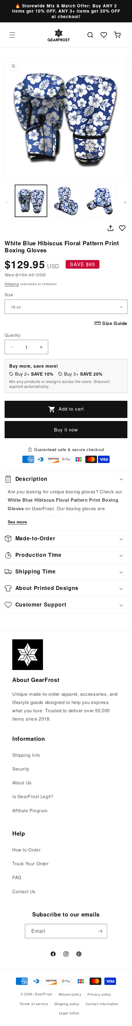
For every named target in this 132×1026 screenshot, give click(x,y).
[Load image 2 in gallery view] (66, 201)
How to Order (26, 850)
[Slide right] (125, 202)
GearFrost (43, 993)
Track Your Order (30, 863)
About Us (22, 782)
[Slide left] (7, 202)
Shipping (12, 284)
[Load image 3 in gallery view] (101, 201)
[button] (12, 35)
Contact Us (24, 891)
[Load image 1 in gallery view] (31, 201)
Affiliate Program (30, 810)
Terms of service (34, 1003)
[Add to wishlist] (122, 228)
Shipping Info (26, 755)
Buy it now (66, 429)
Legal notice (69, 1012)
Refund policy (70, 994)
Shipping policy (67, 1003)
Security (20, 769)
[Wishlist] (104, 35)
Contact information (102, 1003)
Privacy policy (99, 994)
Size (9, 294)
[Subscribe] (100, 931)
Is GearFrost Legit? (32, 796)
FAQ (16, 877)
